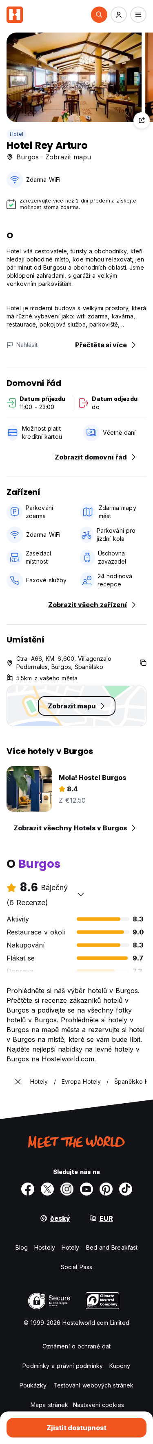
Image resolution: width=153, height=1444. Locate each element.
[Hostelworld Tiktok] (125, 1189)
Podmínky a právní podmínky (62, 1365)
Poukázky (33, 1385)
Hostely (44, 1247)
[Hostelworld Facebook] (27, 1189)
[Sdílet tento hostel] (141, 120)
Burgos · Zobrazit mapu (53, 157)
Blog (22, 1247)
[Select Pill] (99, 15)
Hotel (16, 134)
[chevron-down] (81, 894)
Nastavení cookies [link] (98, 1404)
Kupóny (120, 1365)
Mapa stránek (49, 1404)
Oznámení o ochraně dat (76, 1346)
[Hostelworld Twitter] (47, 1189)
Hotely (71, 1247)
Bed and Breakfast (112, 1247)
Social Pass (76, 1266)
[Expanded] (18, 1081)
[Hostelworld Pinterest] (106, 1189)
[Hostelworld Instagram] (66, 1189)
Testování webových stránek (93, 1385)
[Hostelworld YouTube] (86, 1189)
